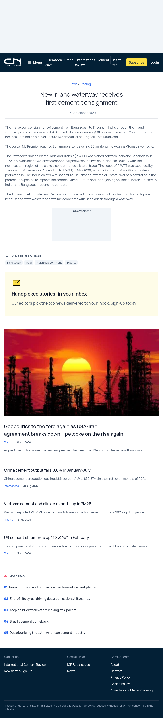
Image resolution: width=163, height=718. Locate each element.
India (29, 262)
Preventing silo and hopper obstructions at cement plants (52, 587)
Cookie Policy (120, 684)
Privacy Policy (121, 677)
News (73, 84)
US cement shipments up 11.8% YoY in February (46, 537)
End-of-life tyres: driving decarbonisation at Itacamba (50, 598)
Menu (37, 62)
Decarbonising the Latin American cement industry (47, 632)
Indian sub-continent (49, 262)
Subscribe (136, 62)
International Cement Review (91, 62)
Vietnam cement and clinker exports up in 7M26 (47, 503)
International (11, 486)
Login (155, 62)
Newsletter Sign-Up (18, 671)
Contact (116, 671)
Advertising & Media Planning (132, 690)
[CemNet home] (12, 62)
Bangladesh (14, 262)
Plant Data (115, 62)
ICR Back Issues (78, 664)
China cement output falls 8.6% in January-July (47, 470)
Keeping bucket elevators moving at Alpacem (43, 610)
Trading (85, 84)
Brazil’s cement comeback (29, 621)
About (115, 664)
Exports (71, 262)
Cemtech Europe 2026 (59, 62)
